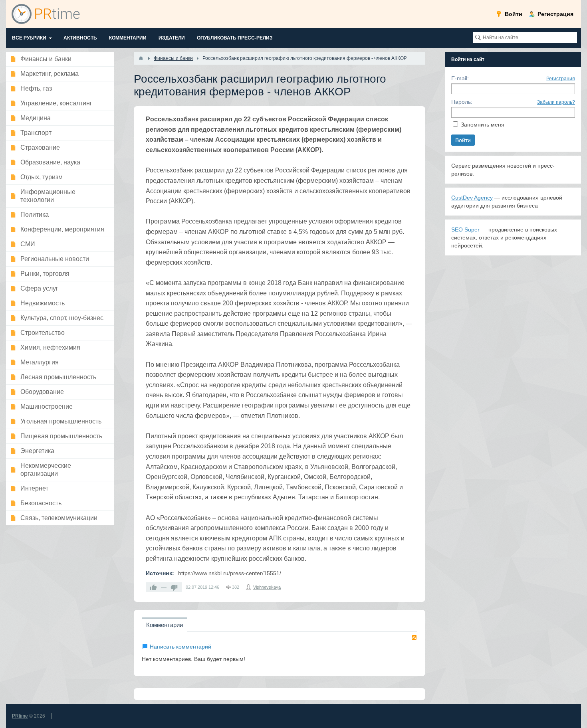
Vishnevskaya (267, 587)
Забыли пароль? (556, 102)
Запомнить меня (482, 124)
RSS (414, 637)
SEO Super (465, 229)
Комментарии (164, 624)
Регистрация (560, 78)
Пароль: (461, 102)
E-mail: (460, 78)
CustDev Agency (472, 197)
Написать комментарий (180, 646)
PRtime (20, 716)
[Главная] (141, 58)
